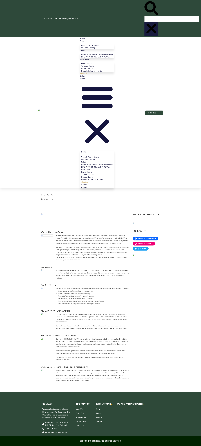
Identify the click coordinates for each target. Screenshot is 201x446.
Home (82, 39)
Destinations (85, 59)
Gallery (83, 76)
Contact (83, 78)
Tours (82, 41)
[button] (151, 8)
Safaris (82, 50)
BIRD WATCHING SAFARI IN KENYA (95, 57)
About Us (83, 73)
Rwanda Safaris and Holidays (92, 71)
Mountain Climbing (88, 48)
